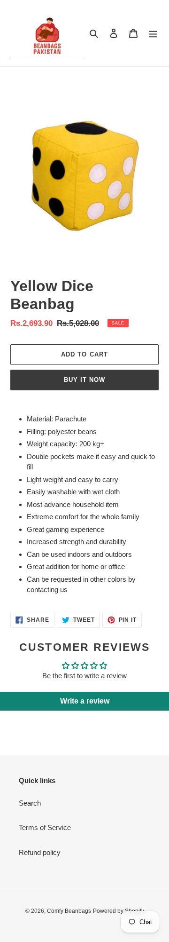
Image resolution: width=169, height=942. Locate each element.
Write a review (84, 701)
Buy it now (84, 379)
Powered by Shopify (118, 911)
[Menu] (153, 33)
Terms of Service (45, 827)
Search (30, 803)
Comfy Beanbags (69, 911)
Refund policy (40, 852)
